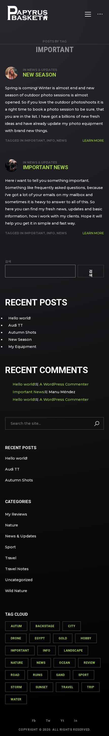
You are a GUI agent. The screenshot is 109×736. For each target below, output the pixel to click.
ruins (37, 675)
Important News (45, 167)
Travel (10, 558)
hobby (86, 638)
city (71, 626)
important (34, 140)
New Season (39, 75)
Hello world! (19, 318)
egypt (40, 638)
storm (16, 687)
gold (63, 638)
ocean (64, 663)
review (89, 663)
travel (67, 687)
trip (90, 687)
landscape (73, 650)
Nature (11, 525)
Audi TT (15, 325)
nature (17, 663)
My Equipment (22, 346)
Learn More (93, 140)
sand (60, 675)
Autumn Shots (22, 332)
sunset (41, 687)
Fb (34, 721)
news (62, 140)
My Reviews (16, 514)
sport (83, 675)
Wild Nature (16, 590)
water (16, 699)
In (75, 721)
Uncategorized (18, 580)
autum (16, 626)
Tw (48, 721)
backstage (44, 626)
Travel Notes (17, 569)
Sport (10, 547)
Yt (62, 721)
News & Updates (42, 70)
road (15, 675)
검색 (8, 261)
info (51, 140)
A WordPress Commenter (64, 384)
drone (16, 638)
